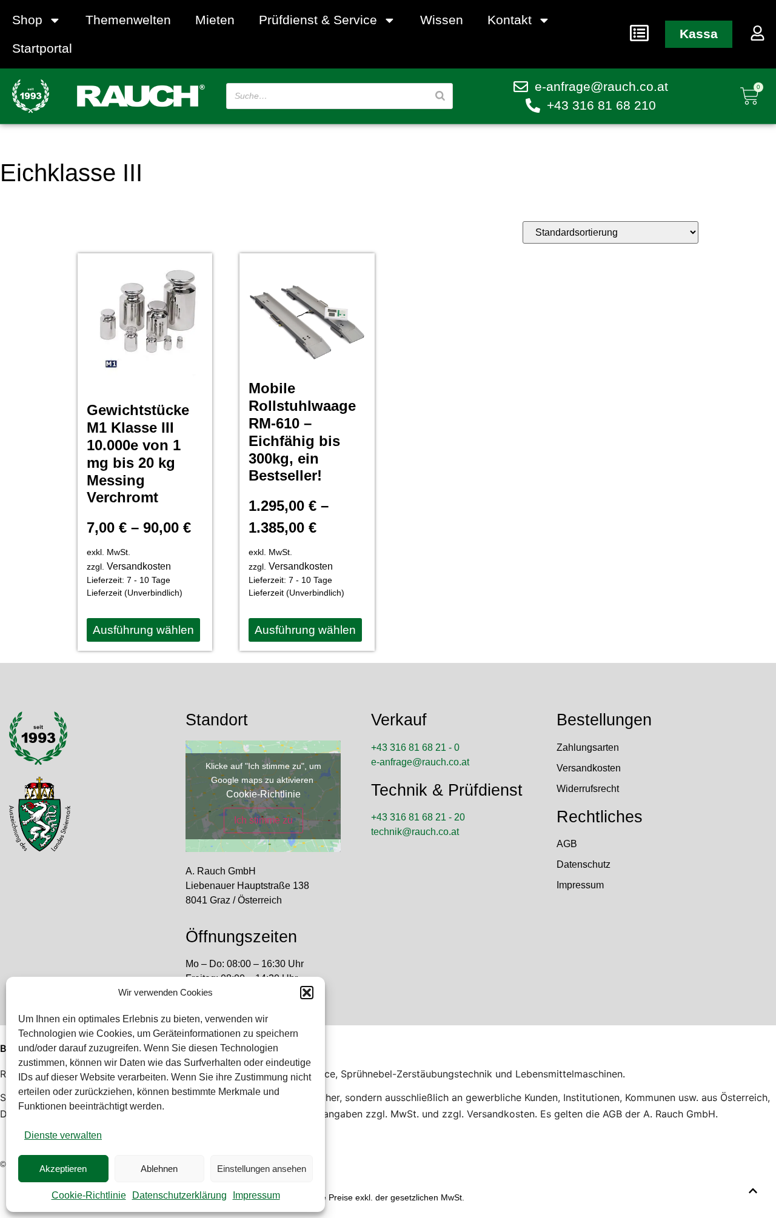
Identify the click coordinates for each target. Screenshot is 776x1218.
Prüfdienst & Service (318, 20)
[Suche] (440, 96)
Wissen (441, 20)
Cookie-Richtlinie (89, 1195)
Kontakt (509, 20)
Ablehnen (159, 1168)
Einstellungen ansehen (261, 1168)
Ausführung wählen (143, 630)
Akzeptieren (63, 1168)
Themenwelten (128, 20)
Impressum (256, 1195)
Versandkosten (139, 566)
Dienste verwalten (63, 1135)
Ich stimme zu (263, 820)
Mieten (215, 20)
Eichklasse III (71, 172)
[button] (307, 993)
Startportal (42, 48)
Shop (27, 20)
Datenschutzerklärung (179, 1195)
